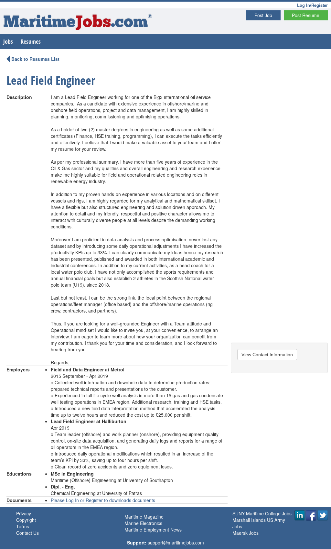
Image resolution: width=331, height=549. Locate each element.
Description (19, 97)
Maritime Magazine (144, 516)
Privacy (23, 513)
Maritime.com (77, 23)
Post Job (263, 15)
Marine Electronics (143, 523)
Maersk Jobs (245, 533)
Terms (22, 526)
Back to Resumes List (35, 59)
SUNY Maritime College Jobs (262, 513)
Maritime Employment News (153, 529)
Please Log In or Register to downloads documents (103, 500)
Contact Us (27, 533)
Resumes (31, 42)
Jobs (8, 42)
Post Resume (305, 15)
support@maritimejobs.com (176, 542)
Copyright (26, 520)
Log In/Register (312, 5)
